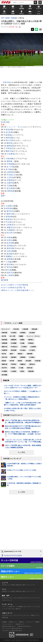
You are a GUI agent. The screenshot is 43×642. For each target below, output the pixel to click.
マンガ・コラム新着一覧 (8, 606)
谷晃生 (9, 240)
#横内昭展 (29, 353)
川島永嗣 (9, 159)
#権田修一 (20, 353)
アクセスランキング (17, 615)
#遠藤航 (21, 336)
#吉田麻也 (23, 332)
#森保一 (12, 353)
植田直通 (9, 138)
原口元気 (9, 140)
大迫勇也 (10, 154)
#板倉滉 (20, 360)
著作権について (13, 622)
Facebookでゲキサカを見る (13, 555)
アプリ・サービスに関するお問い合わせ (12, 628)
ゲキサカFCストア (6, 615)
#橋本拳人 (31, 339)
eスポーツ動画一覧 (15, 608)
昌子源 (8, 169)
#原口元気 (4, 357)
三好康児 (9, 225)
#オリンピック (6, 329)
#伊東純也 (31, 343)
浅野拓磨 (10, 191)
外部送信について (20, 624)
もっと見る (21, 452)
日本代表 (6, 82)
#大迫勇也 (13, 332)
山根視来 (10, 172)
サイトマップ (29, 622)
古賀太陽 (10, 251)
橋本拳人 (10, 143)
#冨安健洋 (13, 357)
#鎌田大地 (4, 346)
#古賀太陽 (37, 360)
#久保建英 (4, 371)
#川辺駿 (22, 343)
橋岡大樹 (10, 214)
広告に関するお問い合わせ (8, 626)
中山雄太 (9, 222)
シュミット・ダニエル (16, 127)
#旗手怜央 (32, 364)
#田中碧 (12, 360)
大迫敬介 (9, 206)
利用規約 (37, 622)
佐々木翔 (10, 167)
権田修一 (10, 161)
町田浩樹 (9, 208)
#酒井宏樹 (4, 332)
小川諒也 (10, 177)
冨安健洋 (10, 254)
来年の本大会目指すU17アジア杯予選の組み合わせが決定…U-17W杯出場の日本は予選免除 (23, 427)
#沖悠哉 (13, 367)
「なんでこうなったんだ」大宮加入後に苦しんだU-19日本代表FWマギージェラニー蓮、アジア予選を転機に (23, 441)
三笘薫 (8, 262)
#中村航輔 (13, 343)
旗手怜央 (10, 211)
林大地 (8, 270)
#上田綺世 (13, 371)
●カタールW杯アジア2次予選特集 (14, 285)
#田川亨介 (4, 367)
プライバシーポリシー (7, 624)
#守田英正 (13, 364)
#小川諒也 (32, 350)
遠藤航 (8, 256)
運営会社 (21, 622)
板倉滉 (8, 219)
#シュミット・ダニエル (33, 336)
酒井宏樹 (10, 248)
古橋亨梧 (10, 183)
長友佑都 (9, 130)
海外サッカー (25, 584)
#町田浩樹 (13, 350)
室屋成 (8, 135)
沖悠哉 (9, 237)
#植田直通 (4, 339)
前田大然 (10, 273)
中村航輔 (10, 164)
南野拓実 (10, 146)
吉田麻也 (10, 246)
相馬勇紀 (10, 259)
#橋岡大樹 (4, 364)
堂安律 (9, 264)
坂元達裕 (10, 188)
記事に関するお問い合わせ (24, 626)
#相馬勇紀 (23, 357)
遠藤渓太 (10, 227)
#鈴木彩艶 (4, 375)
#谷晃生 (22, 371)
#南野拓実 (13, 339)
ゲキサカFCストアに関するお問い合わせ (12, 630)
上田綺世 (10, 275)
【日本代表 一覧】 (13, 27)
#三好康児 (24, 346)
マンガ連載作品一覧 (20, 606)
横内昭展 (4, 280)
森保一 (3, 196)
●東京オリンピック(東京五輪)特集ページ (17, 290)
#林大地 (4, 353)
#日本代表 (16, 329)
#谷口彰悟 (32, 332)
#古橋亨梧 (4, 350)
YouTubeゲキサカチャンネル (9, 597)
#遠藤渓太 (23, 364)
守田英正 (9, 148)
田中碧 (9, 267)
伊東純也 (10, 180)
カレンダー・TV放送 (29, 615)
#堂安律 (4, 360)
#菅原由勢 (31, 371)
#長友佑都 (34, 329)
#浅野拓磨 (4, 343)
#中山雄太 (23, 350)
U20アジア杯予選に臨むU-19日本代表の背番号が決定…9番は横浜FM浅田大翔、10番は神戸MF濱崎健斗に (23, 421)
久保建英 (10, 230)
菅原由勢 (9, 217)
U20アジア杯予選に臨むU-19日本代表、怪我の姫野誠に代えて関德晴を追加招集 (23, 446)
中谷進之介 (11, 175)
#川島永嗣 (25, 329)
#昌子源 (4, 336)
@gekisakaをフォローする (12, 551)
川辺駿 (9, 186)
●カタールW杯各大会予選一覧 (13, 288)
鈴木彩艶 (10, 243)
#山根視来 (33, 346)
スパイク (32, 584)
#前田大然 (29, 367)
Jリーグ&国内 (11, 584)
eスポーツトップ (31, 606)
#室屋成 (22, 339)
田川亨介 (10, 233)
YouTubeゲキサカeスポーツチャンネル (27, 597)
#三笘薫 (21, 367)
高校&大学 (18, 584)
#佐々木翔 (12, 336)
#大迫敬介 (32, 357)
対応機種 (4, 622)
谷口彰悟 (9, 132)
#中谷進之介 (14, 346)
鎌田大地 (9, 151)
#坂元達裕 (28, 360)
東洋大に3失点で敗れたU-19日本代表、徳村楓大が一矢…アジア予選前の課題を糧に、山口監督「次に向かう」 (23, 434)
